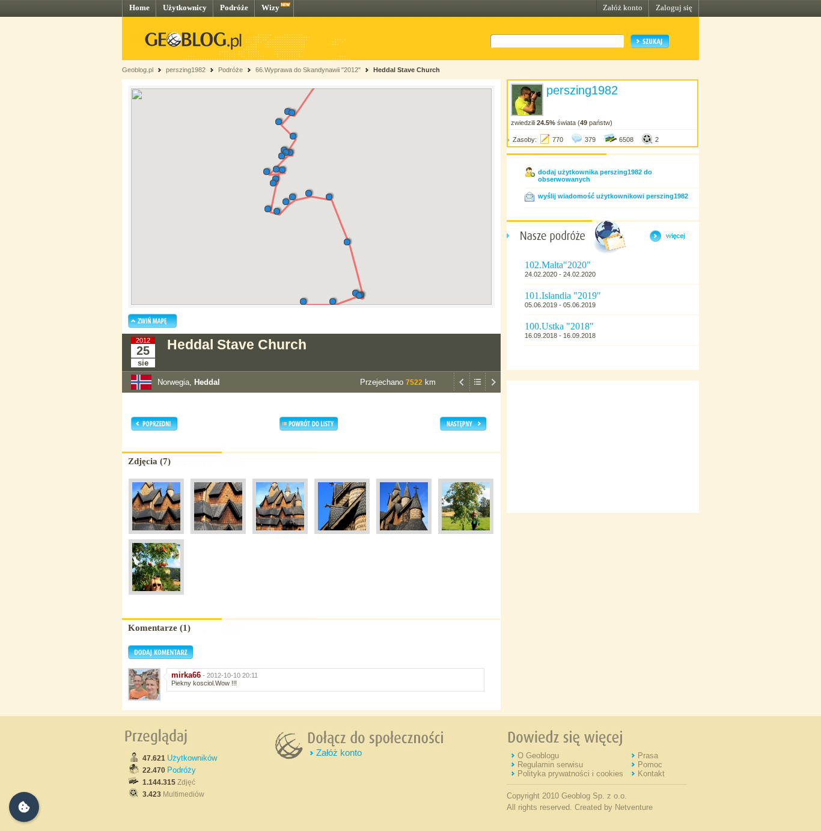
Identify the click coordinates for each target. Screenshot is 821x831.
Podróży (181, 769)
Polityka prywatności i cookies (570, 773)
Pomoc (650, 764)
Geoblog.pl (137, 69)
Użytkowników (192, 757)
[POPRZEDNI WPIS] (461, 389)
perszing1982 (186, 69)
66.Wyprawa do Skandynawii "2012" (308, 69)
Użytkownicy (185, 7)
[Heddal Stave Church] (156, 537)
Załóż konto (622, 7)
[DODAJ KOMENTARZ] (160, 656)
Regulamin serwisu (550, 764)
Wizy (270, 7)
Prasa (648, 755)
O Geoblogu (538, 755)
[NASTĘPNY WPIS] (493, 389)
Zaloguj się (674, 7)
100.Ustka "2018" (559, 326)
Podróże (234, 7)
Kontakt (651, 773)
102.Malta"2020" (558, 265)
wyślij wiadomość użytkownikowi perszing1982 (613, 196)
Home (139, 7)
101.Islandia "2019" (563, 295)
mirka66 (186, 674)
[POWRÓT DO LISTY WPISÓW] (477, 389)
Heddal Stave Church (406, 69)
